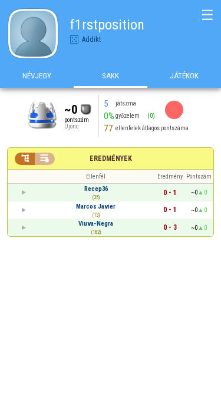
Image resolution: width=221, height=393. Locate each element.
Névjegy (36, 75)
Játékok (184, 75)
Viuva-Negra (95, 223)
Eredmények (111, 158)
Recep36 (96, 189)
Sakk (110, 75)
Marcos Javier (96, 206)
